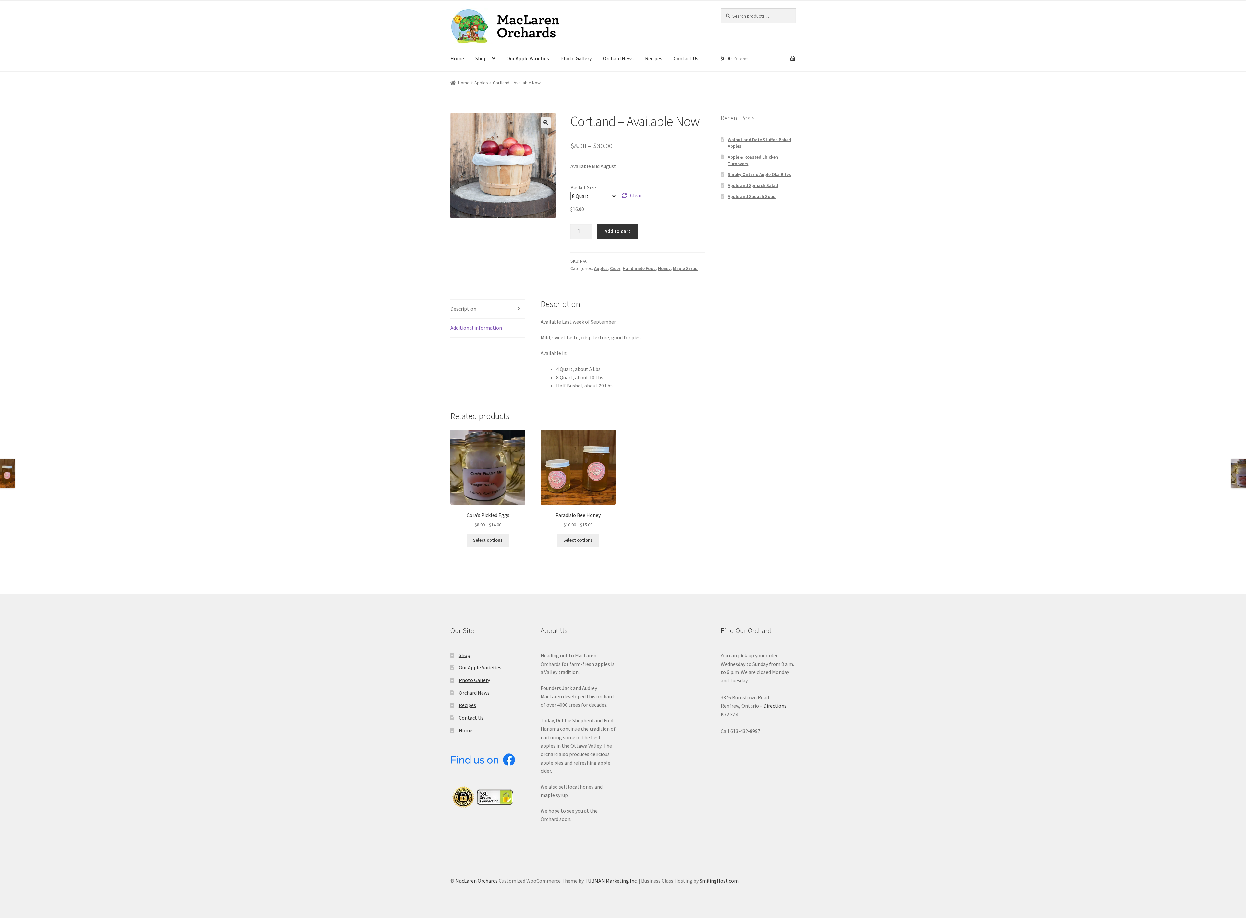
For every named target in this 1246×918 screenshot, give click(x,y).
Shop (481, 58)
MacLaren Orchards (476, 880)
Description (463, 308)
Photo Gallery (576, 58)
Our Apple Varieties (528, 58)
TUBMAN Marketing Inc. (611, 880)
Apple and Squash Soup (752, 196)
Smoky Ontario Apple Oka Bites (759, 174)
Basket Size (583, 187)
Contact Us (686, 58)
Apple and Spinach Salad (753, 185)
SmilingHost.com (719, 880)
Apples (481, 83)
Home (457, 58)
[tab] (487, 309)
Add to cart (617, 231)
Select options (488, 540)
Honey (664, 268)
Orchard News (618, 58)
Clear (636, 195)
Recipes (653, 58)
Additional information (476, 327)
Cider (615, 268)
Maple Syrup (685, 268)
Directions (775, 706)
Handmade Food (639, 268)
